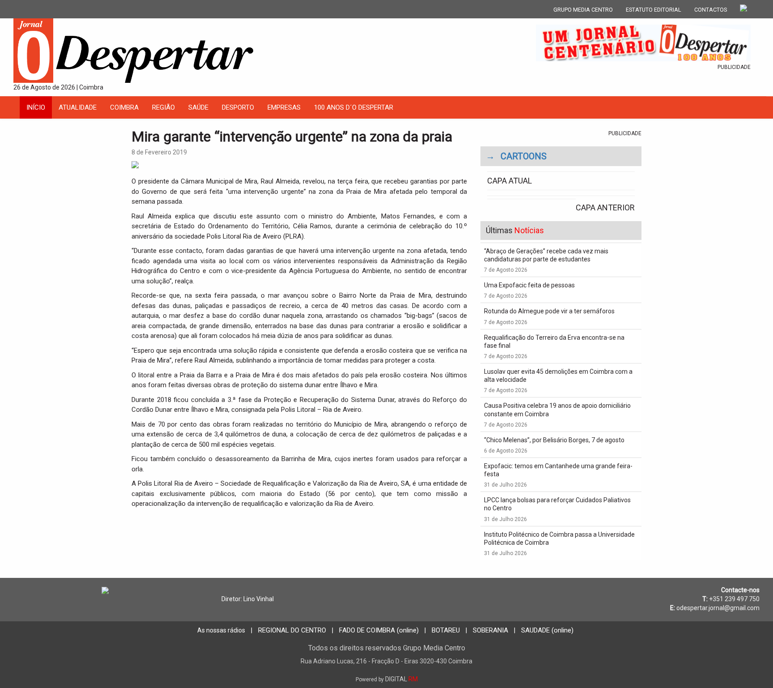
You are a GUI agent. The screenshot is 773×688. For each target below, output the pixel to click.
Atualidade (78, 107)
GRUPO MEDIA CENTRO (583, 9)
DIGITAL (387, 679)
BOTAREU (446, 630)
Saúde (198, 107)
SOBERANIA (490, 630)
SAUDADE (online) (547, 630)
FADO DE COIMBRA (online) (379, 630)
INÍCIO (35, 107)
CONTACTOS (710, 9)
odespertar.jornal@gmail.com (718, 607)
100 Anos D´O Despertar (353, 107)
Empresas (284, 107)
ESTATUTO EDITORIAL (653, 9)
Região (163, 107)
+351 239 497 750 (734, 599)
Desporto (238, 107)
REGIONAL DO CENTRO (292, 630)
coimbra (124, 107)
